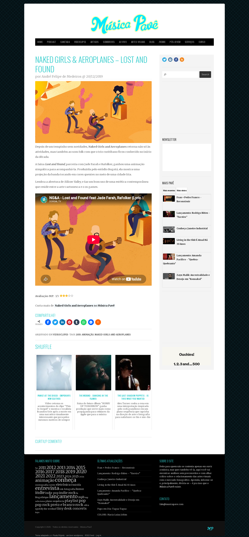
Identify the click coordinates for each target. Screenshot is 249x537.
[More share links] (98, 322)
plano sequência (54, 501)
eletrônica (63, 484)
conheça (65, 480)
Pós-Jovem (175, 42)
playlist (71, 501)
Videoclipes (80, 42)
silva (86, 505)
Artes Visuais (138, 42)
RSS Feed (89, 535)
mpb (81, 497)
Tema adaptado (42, 535)
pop (82, 500)
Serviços (189, 42)
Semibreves (109, 42)
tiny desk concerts (72, 508)
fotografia (69, 489)
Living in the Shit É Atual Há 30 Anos (116, 485)
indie (40, 492)
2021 (40, 476)
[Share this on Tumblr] (76, 322)
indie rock (67, 493)
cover (52, 484)
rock (79, 504)
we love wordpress (74, 535)
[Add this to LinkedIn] (62, 322)
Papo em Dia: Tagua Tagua (112, 509)
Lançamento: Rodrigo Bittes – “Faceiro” (118, 473)
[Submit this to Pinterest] (69, 322)
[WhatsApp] (84, 322)
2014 (70, 467)
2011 (42, 467)
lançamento (63, 496)
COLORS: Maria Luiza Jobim (112, 514)
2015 (80, 467)
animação (88, 334)
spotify (39, 508)
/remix (162, 42)
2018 (60, 472)
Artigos (94, 42)
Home (40, 42)
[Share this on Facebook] (48, 322)
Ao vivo (123, 42)
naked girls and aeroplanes (113, 334)
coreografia (41, 484)
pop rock (42, 505)
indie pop (52, 493)
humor (80, 489)
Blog (151, 42)
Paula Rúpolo (59, 535)
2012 (51, 467)
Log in (98, 535)
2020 (81, 472)
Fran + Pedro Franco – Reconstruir (116, 467)
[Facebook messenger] (91, 322)
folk (61, 489)
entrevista (47, 488)
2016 (40, 472)
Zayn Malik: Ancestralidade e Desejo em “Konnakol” (118, 501)
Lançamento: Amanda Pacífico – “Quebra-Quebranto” (119, 492)
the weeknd (50, 509)
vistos (181, 190)
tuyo (37, 512)
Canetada (65, 42)
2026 (81, 476)
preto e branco (62, 505)
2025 (75, 476)
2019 (78, 334)
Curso (202, 42)
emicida (76, 484)
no (85, 305)
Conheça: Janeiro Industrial (111, 479)
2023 (60, 476)
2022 (51, 476)
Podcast (51, 42)
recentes (169, 190)
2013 (61, 467)
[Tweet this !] (55, 322)
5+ (36, 468)
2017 (50, 472)
